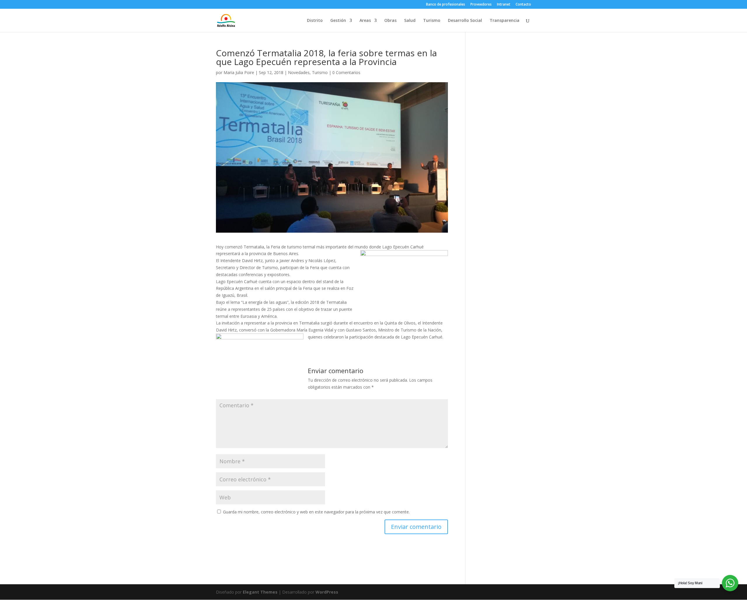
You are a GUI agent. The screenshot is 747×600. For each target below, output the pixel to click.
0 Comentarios (346, 72)
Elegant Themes (260, 592)
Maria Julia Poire (239, 72)
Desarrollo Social (465, 20)
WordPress (326, 592)
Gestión (338, 20)
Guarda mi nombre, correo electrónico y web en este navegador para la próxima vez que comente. (316, 512)
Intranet (503, 5)
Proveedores (481, 5)
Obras (390, 20)
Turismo (431, 20)
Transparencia (504, 20)
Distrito (315, 20)
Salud (410, 20)
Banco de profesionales (445, 5)
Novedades (299, 72)
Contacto (523, 5)
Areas (365, 20)
